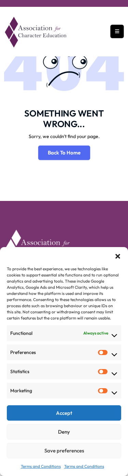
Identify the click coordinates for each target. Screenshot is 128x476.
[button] (117, 255)
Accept (64, 413)
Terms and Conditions (41, 466)
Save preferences (64, 450)
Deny (64, 432)
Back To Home (64, 152)
